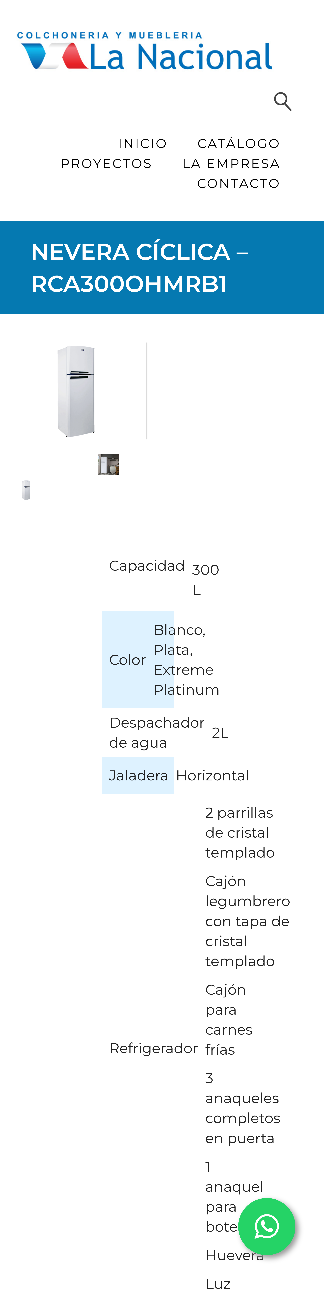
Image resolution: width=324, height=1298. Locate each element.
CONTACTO (239, 183)
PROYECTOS (106, 163)
